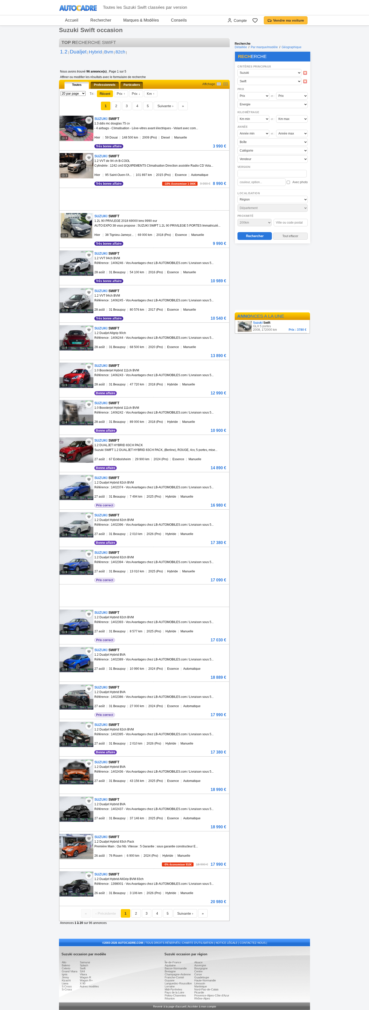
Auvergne (200, 965)
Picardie (199, 992)
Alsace (198, 962)
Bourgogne (201, 968)
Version (244, 166)
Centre (198, 971)
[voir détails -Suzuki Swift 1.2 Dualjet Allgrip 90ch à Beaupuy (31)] (76, 338)
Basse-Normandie (176, 968)
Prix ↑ (121, 94)
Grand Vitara (69, 971)
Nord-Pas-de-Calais (206, 989)
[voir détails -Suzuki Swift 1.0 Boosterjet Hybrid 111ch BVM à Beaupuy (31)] (76, 375)
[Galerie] (225, 84)
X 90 (82, 983)
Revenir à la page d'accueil (169, 1006)
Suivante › (165, 106)
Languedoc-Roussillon (178, 983)
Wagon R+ (86, 980)
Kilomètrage (248, 112)
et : (273, 95)
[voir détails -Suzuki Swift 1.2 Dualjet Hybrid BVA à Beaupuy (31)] (76, 659)
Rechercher (100, 20)
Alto (64, 962)
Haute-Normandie (205, 980)
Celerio (66, 968)
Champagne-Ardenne (178, 974)
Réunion (170, 998)
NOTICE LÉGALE (226, 942)
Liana (65, 983)
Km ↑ (151, 94)
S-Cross (67, 989)
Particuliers (132, 85)
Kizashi (66, 980)
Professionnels (104, 85)
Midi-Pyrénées (173, 989)
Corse (198, 974)
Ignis (65, 974)
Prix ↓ (136, 94)
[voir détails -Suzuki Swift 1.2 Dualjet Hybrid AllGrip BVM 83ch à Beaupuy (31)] (76, 884)
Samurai (85, 962)
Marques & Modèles (141, 20)
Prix (240, 89)
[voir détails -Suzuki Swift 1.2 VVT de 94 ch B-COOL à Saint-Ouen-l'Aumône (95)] (76, 165)
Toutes (77, 85)
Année (242, 126)
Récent (105, 94)
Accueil (71, 20)
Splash (84, 965)
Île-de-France (173, 962)
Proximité (245, 215)
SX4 (82, 971)
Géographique (291, 47)
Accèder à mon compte (202, 1006)
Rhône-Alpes (202, 998)
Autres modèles (89, 986)
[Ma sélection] (255, 20)
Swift (83, 968)
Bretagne (170, 971)
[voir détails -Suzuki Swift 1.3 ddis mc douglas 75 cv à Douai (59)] (76, 128)
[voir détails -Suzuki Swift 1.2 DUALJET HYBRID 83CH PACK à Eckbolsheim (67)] (76, 450)
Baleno (66, 965)
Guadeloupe (201, 977)
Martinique (200, 986)
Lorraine (170, 986)
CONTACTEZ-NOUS (253, 942)
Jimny (65, 977)
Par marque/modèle (264, 47)
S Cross (67, 986)
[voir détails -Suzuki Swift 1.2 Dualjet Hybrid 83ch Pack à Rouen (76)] (76, 846)
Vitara (83, 974)
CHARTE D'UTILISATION (197, 942)
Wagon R (85, 977)
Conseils (179, 20)
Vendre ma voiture (288, 20)
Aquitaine (170, 965)
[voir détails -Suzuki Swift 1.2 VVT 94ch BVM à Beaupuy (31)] (76, 263)
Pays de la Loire (174, 992)
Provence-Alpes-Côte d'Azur (211, 995)
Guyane (169, 980)
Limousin (199, 983)
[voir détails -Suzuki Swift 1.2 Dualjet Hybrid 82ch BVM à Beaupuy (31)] (76, 487)
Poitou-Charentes (175, 995)
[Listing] (219, 84)
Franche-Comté (174, 977)
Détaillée (241, 47)
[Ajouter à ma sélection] (88, 120)
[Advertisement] (272, 277)
